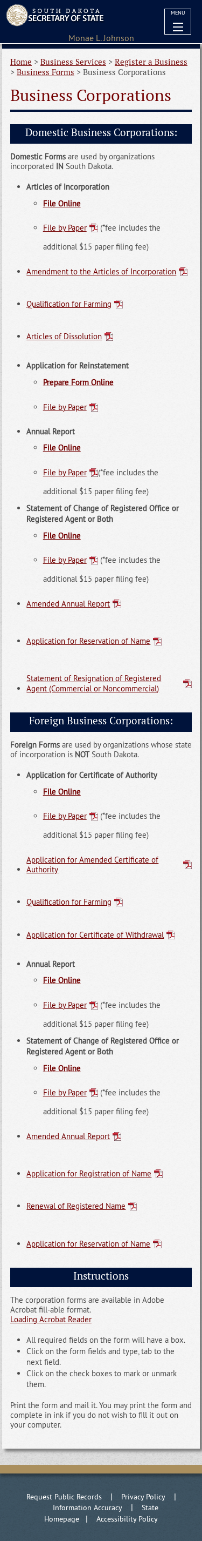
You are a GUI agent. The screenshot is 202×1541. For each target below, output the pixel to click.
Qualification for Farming (69, 304)
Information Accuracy (87, 1507)
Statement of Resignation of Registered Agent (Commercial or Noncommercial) (93, 683)
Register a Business (151, 62)
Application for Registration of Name (88, 1173)
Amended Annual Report (68, 603)
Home (21, 62)
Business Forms (45, 72)
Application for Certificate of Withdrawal (95, 935)
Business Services (73, 62)
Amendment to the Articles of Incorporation (101, 271)
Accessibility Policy (127, 1519)
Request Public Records (64, 1497)
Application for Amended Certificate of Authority (92, 864)
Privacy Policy (143, 1497)
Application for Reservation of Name (88, 641)
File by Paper (65, 228)
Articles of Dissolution (64, 336)
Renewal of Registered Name (76, 1206)
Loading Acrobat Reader (51, 1319)
